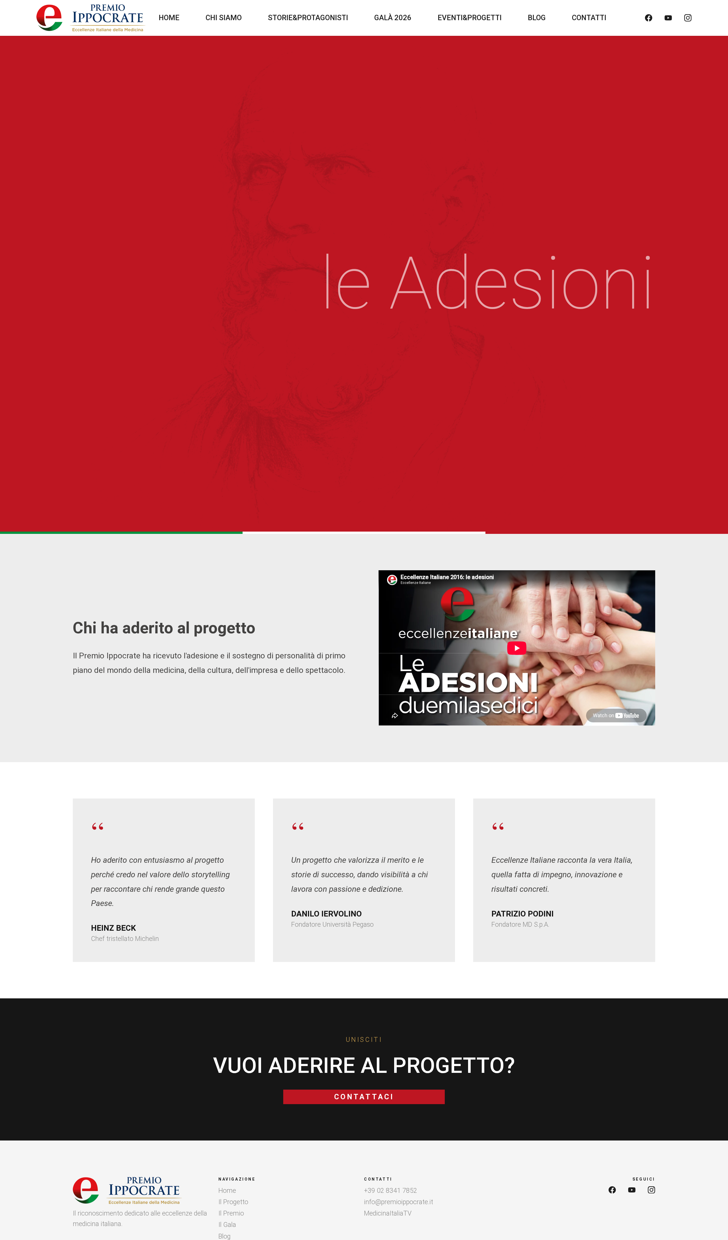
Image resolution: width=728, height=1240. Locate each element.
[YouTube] (668, 18)
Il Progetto (233, 1202)
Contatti (589, 17)
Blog (537, 17)
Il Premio (231, 1213)
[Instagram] (688, 18)
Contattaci (364, 1096)
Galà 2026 (392, 17)
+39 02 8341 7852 (390, 1191)
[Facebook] (648, 18)
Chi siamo (224, 17)
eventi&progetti (470, 17)
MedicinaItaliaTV (387, 1213)
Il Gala (227, 1225)
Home (169, 17)
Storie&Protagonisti (308, 17)
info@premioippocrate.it (398, 1202)
